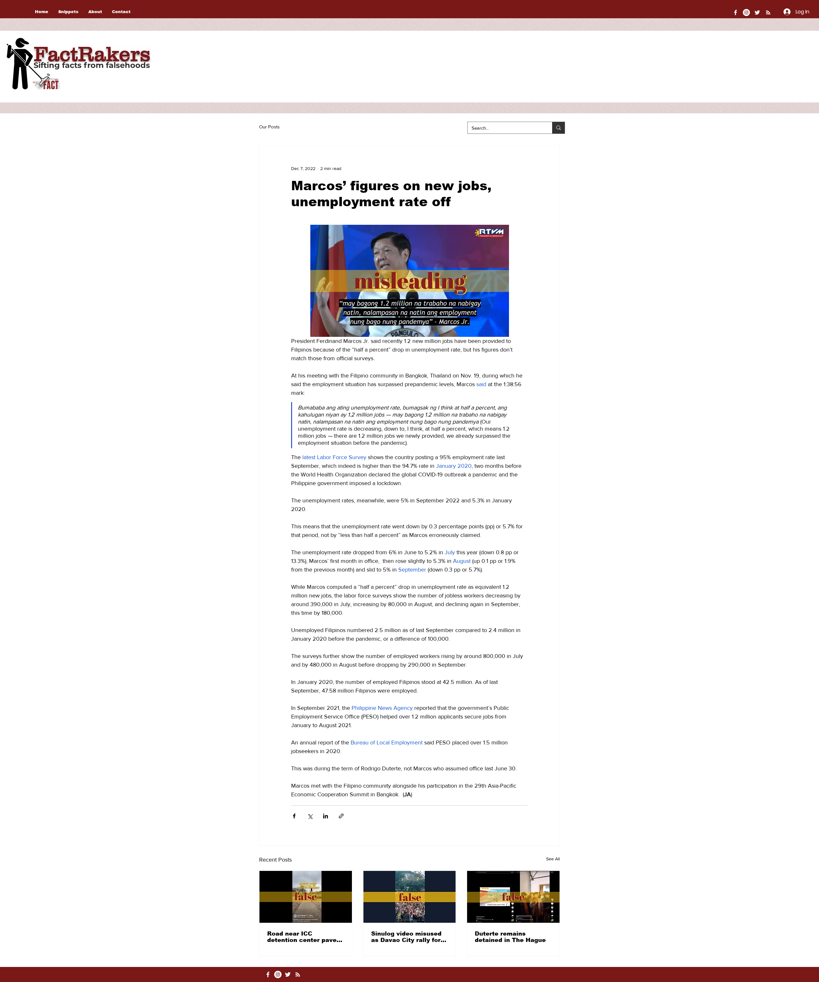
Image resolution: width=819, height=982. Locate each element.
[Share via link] (341, 816)
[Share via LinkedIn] (325, 816)
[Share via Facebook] (294, 816)
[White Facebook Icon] (268, 974)
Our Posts (269, 126)
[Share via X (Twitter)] (310, 816)
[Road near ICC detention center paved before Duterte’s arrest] (305, 897)
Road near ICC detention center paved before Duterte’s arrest (303, 936)
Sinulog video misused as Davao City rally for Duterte (406, 936)
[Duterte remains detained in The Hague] (513, 897)
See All (553, 858)
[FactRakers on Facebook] (735, 12)
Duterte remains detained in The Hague (510, 936)
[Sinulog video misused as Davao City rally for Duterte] (409, 897)
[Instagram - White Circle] (746, 12)
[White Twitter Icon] (757, 12)
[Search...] (558, 128)
